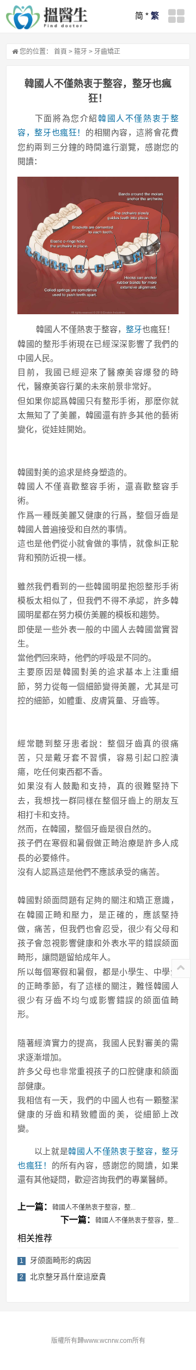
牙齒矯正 (107, 51)
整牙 (134, 329)
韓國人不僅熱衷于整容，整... (94, 1207)
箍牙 (80, 51)
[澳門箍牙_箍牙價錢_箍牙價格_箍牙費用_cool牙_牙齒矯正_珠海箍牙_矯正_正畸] (47, 17)
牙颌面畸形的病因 (60, 1260)
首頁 (60, 51)
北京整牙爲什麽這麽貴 (68, 1276)
